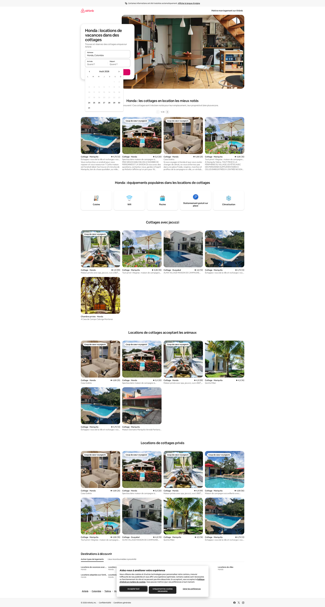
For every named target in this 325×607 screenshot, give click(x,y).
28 (109, 103)
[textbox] (96, 64)
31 (89, 108)
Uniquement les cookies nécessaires (162, 590)
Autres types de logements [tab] (92, 559)
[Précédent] (158, 112)
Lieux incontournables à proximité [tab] (122, 559)
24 (89, 103)
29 (114, 103)
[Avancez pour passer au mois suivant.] (119, 71)
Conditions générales (122, 603)
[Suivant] (167, 112)
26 (99, 103)
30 (119, 103)
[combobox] (107, 55)
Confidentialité (105, 603)
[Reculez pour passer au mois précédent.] (89, 71)
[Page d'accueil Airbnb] (87, 11)
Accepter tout (133, 589)
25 (94, 103)
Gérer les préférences (192, 589)
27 (104, 103)
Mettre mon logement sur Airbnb (227, 10)
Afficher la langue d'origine (189, 3)
